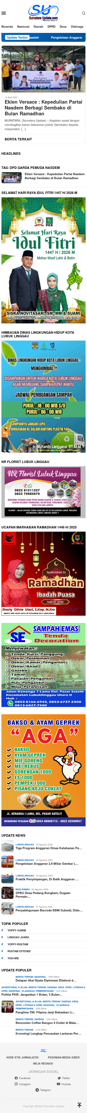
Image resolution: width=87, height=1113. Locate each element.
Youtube (66, 1084)
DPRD (68, 987)
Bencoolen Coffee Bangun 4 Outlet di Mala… (47, 1023)
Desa (61, 987)
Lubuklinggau (25, 844)
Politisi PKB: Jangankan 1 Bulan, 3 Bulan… (32, 994)
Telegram (45, 1090)
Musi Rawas (23, 889)
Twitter (66, 1078)
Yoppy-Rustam (17, 944)
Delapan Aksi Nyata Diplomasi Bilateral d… (46, 980)
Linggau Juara (18, 937)
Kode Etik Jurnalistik (22, 1057)
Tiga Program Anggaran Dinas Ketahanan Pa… (49, 848)
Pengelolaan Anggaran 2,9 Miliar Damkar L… (47, 863)
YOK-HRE (13, 958)
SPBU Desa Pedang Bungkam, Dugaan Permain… (43, 894)
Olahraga (28, 990)
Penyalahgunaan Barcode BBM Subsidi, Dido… (49, 910)
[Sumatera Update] (43, 13)
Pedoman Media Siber (64, 1057)
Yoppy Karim (16, 930)
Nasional (40, 976)
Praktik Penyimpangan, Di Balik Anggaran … (47, 879)
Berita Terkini (24, 976)
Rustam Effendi (19, 951)
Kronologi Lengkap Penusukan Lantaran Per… (48, 1033)
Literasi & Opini (32, 1005)
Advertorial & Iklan (14, 987)
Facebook (25, 1078)
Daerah (52, 987)
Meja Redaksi (43, 1063)
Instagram (25, 1084)
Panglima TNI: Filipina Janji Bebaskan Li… (45, 1012)
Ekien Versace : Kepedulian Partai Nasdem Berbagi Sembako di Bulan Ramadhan (43, 107)
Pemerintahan (45, 990)
